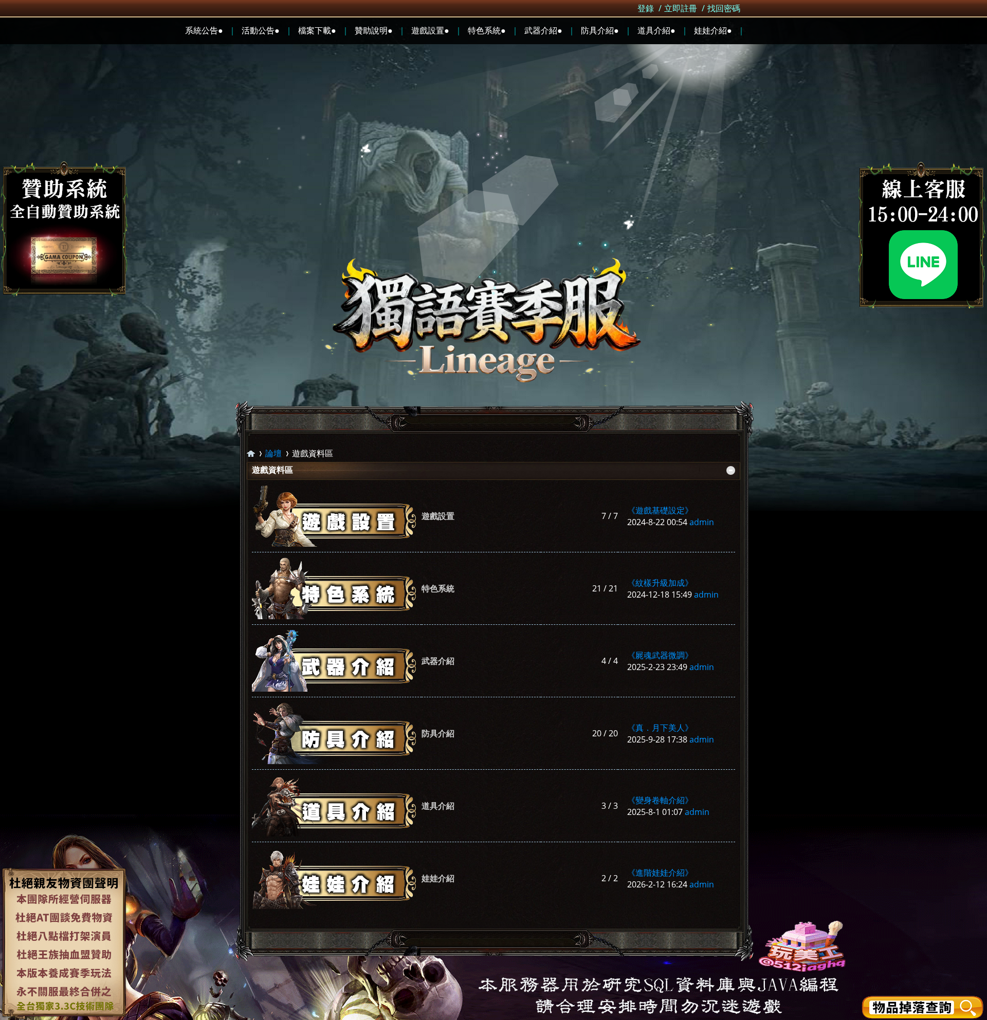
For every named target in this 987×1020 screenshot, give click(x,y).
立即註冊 (680, 8)
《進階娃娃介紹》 (660, 872)
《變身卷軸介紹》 (660, 800)
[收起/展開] (730, 470)
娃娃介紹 (438, 878)
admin (701, 522)
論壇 (273, 453)
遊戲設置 (438, 516)
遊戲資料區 (272, 469)
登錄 (645, 8)
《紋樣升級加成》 (660, 582)
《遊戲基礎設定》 (660, 510)
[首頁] (251, 453)
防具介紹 (438, 733)
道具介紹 (438, 805)
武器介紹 (438, 660)
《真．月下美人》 (660, 727)
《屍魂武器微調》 (660, 655)
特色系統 (438, 588)
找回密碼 (723, 8)
